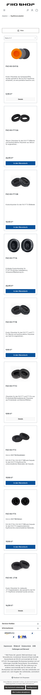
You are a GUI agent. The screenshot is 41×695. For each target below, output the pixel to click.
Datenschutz (26, 646)
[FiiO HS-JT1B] (20, 565)
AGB (34, 646)
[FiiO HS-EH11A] (20, 54)
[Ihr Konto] (32, 10)
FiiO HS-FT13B (12, 194)
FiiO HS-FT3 (11, 450)
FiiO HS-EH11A (12, 66)
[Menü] (4, 10)
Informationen (7, 628)
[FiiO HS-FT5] (20, 501)
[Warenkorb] (36, 10)
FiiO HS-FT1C (11, 386)
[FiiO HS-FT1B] (20, 309)
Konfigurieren (32, 687)
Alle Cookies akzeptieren (21, 692)
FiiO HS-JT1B (11, 578)
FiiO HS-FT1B (11, 322)
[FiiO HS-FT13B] (20, 182)
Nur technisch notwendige (14, 687)
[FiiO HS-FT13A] (20, 118)
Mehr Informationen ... (28, 683)
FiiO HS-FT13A (12, 130)
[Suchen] (27, 10)
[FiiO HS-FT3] (20, 437)
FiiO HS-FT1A (11, 258)
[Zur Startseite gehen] (20, 4)
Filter (22, 30)
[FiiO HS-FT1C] (20, 373)
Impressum (8, 646)
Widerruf (17, 646)
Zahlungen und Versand (20, 649)
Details (20, 99)
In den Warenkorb (20, 163)
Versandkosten (8, 657)
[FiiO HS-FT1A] (20, 246)
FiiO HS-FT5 (11, 514)
